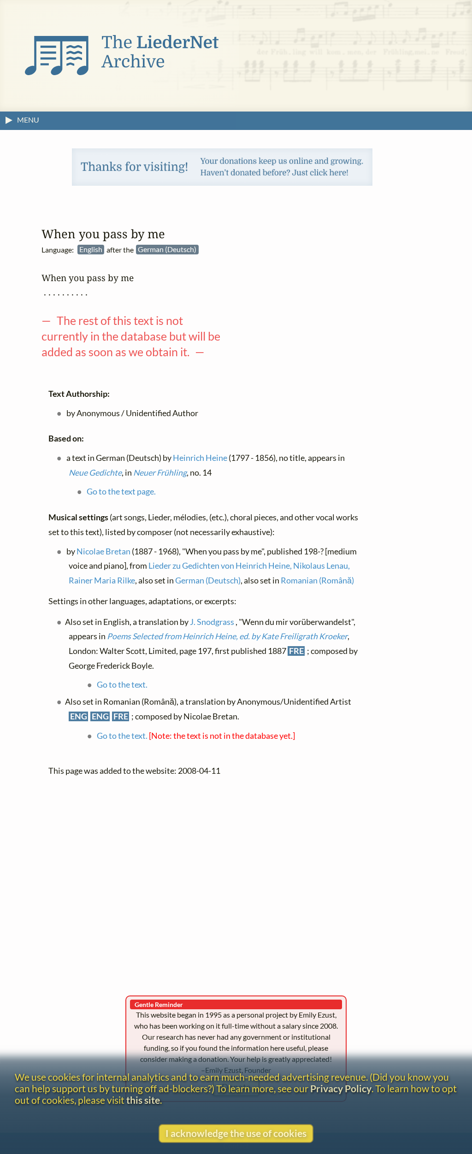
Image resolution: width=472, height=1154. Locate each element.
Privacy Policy (341, 1088)
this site (143, 1100)
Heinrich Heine (200, 458)
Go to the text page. (121, 491)
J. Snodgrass (212, 622)
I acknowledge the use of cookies (236, 1133)
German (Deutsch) (208, 580)
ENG (78, 716)
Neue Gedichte (95, 472)
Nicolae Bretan (103, 551)
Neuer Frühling (160, 472)
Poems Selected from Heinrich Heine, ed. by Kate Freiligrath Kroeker (227, 636)
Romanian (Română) (317, 580)
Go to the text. (122, 684)
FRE (296, 651)
